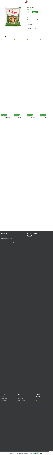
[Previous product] (49, 5)
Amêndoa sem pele (7, 117)
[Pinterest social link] (32, 30)
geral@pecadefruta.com (9, 238)
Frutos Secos (33, 28)
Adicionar (35, 12)
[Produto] (29, 274)
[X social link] (31, 30)
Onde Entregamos (21, 400)
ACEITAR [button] (37, 453)
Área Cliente (20, 396)
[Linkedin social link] (34, 30)
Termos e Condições (4, 400)
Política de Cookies (4, 398)
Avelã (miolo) (20, 117)
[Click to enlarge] (3, 28)
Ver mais (41, 453)
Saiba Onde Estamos (4, 240)
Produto (32, 235)
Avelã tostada (33, 117)
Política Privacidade (4, 396)
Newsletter (2, 402)
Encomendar (20, 398)
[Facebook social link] (30, 30)
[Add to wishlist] (11, 40)
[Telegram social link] (35, 30)
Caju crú (46, 117)
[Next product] (51, 5)
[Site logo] (26, 1)
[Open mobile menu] (1, 2)
